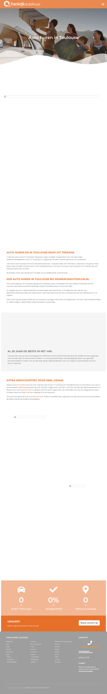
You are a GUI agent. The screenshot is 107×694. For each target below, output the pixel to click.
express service (27, 390)
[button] (103, 4)
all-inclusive (21, 385)
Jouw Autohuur (44, 687)
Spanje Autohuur (31, 687)
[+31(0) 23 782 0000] (90, 643)
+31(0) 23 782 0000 (89, 647)
